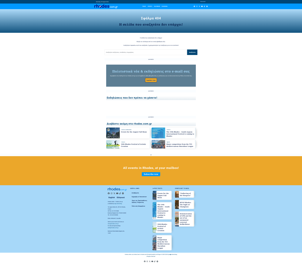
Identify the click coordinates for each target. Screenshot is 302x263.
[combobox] (145, 52)
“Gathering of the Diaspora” (185, 194)
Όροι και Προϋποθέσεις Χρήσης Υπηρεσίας (139, 201)
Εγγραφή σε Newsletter (139, 196)
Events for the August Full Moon (134, 132)
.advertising (173, 254)
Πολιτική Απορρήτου (138, 206)
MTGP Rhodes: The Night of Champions (185, 204)
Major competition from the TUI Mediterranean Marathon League (179, 145)
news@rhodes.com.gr (113, 223)
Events (150, 6)
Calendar (157, 6)
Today (144, 6)
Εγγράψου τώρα (151, 80)
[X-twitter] (199, 6)
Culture (123, 129)
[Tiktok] (204, 6)
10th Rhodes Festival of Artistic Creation (162, 227)
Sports (168, 142)
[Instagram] (197, 6)
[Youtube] (202, 6)
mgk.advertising (118, 203)
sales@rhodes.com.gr (113, 227)
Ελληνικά (165, 6)
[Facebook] (194, 6)
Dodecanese (128, 129)
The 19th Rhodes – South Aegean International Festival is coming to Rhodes (180, 134)
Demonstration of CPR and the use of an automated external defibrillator (186, 219)
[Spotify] (207, 6)
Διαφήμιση (135, 193)
